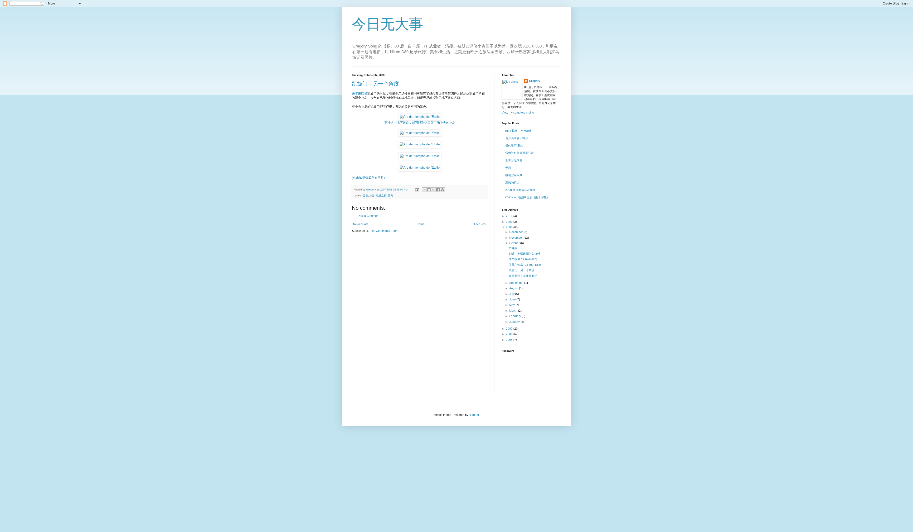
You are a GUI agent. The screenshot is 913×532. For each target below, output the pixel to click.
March (513, 310)
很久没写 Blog (514, 145)
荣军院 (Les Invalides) (523, 259)
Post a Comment (368, 216)
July (512, 294)
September (516, 283)
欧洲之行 (381, 195)
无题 (508, 168)
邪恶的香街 (512, 182)
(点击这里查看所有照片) (368, 178)
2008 (509, 227)
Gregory (534, 81)
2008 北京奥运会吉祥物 (520, 190)
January (514, 321)
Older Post (479, 224)
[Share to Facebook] (438, 189)
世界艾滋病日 (513, 160)
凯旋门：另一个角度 (375, 84)
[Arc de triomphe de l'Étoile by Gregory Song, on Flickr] (419, 133)
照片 (390, 195)
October (514, 243)
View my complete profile (518, 112)
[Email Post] (416, 189)
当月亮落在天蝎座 (516, 138)
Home (420, 224)
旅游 (372, 195)
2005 (509, 340)
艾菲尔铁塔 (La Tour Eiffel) (526, 264)
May (512, 305)
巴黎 (365, 195)
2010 (509, 216)
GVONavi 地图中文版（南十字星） (527, 197)
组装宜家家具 (513, 175)
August (514, 288)
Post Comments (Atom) (384, 231)
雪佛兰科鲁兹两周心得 (519, 153)
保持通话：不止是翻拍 (523, 276)
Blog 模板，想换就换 (518, 131)
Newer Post (360, 224)
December (516, 232)
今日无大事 (387, 24)
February (515, 316)
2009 (509, 221)
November (516, 237)
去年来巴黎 (359, 93)
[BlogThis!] (429, 189)
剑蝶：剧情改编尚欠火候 (524, 253)
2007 (509, 328)
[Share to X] (433, 189)
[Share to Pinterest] (442, 189)
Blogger (474, 415)
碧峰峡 (513, 248)
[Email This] (424, 189)
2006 (509, 334)
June (512, 299)
